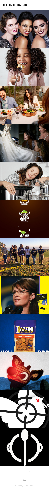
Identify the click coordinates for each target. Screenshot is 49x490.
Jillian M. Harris (15, 5)
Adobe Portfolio (28, 486)
